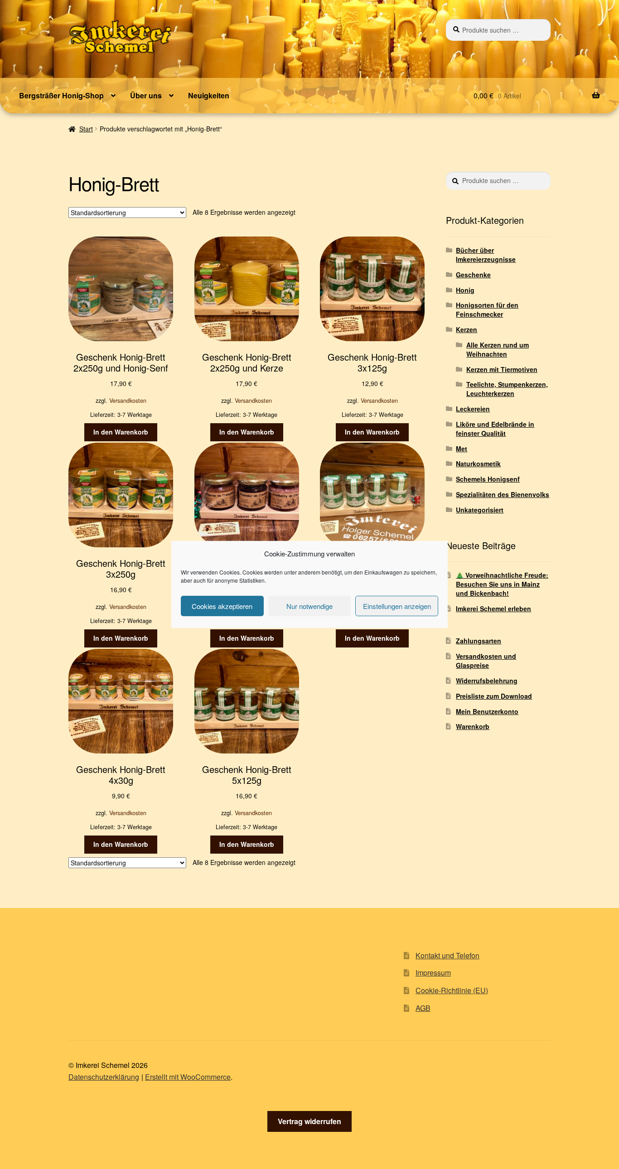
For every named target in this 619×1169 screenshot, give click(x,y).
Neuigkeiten (208, 95)
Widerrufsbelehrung (486, 680)
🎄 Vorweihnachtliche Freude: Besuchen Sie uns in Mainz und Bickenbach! (502, 584)
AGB (423, 1008)
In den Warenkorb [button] (120, 431)
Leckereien (473, 408)
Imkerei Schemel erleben (493, 608)
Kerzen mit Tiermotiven (501, 369)
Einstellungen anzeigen (397, 606)
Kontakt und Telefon (447, 955)
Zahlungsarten (478, 640)
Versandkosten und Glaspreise (486, 661)
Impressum (433, 972)
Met (461, 448)
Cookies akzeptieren (222, 606)
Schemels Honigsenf (488, 478)
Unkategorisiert (479, 509)
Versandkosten (127, 400)
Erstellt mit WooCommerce (188, 1077)
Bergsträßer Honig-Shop (61, 95)
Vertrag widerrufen (309, 1121)
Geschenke (473, 274)
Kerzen (466, 329)
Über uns (146, 95)
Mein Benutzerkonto (487, 711)
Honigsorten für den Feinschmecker (487, 309)
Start (86, 128)
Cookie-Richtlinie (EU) (452, 990)
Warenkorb (472, 726)
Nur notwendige (309, 606)
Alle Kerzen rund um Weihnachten (497, 349)
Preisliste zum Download (494, 695)
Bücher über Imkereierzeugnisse (486, 255)
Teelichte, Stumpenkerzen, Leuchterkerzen (507, 389)
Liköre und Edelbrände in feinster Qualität (495, 429)
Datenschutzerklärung (103, 1077)
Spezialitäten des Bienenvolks (502, 494)
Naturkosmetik (478, 463)
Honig (465, 290)
